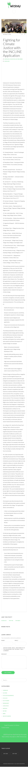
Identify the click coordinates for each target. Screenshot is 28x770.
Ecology (5, 698)
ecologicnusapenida (8, 695)
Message (4, 654)
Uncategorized (7, 716)
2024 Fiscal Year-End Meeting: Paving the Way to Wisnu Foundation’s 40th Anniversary (14, 735)
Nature (18, 59)
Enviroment (6, 703)
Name (3, 640)
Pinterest (18, 620)
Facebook (3, 620)
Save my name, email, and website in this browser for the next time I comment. (14, 649)
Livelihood (12, 59)
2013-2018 (5, 753)
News (21, 59)
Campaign (6, 59)
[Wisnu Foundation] (14, 4)
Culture (5, 692)
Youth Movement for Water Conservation (10, 726)
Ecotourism (6, 700)
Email (17, 640)
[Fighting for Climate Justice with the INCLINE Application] (14, 26)
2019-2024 (14, 753)
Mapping (5, 708)
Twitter (11, 620)
